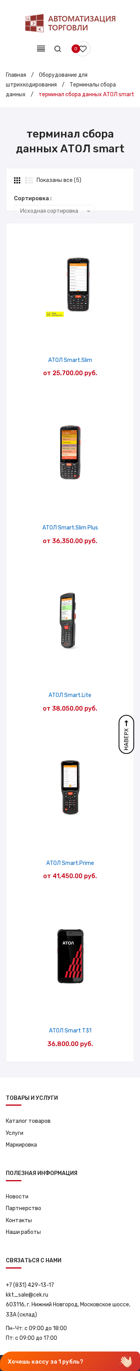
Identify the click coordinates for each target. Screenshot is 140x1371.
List (29, 180)
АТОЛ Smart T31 (70, 1030)
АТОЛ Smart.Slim (70, 360)
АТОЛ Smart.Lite (70, 695)
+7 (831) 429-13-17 (30, 1285)
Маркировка (21, 1145)
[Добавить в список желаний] (50, 338)
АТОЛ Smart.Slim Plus (70, 527)
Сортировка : (33, 198)
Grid (18, 180)
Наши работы (23, 1232)
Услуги (14, 1133)
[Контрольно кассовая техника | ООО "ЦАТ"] (70, 23)
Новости (17, 1196)
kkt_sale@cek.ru (27, 1295)
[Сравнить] (70, 338)
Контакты (19, 1220)
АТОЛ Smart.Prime (70, 863)
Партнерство (23, 1208)
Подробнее (90, 338)
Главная (16, 75)
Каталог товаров (28, 1121)
